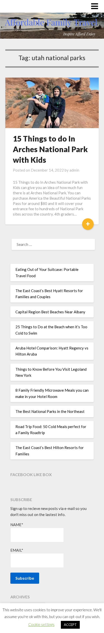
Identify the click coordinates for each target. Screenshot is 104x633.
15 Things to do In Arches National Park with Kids (50, 149)
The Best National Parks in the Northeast (50, 411)
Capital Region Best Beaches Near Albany (50, 312)
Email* (16, 550)
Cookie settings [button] (41, 624)
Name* (16, 524)
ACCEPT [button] (70, 625)
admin (74, 170)
